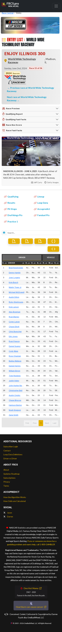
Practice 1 (12, 221)
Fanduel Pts (43, 215)
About (6, 470)
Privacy (6, 482)
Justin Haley (14, 381)
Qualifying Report (14, 114)
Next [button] (47, 423)
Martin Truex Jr (15, 287)
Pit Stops (12, 209)
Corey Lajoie (14, 322)
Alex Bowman (14, 312)
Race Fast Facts (14, 130)
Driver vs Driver (10, 458)
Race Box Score (14, 125)
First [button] (27, 423)
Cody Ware (13, 351)
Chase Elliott (14, 327)
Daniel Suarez (14, 346)
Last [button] (54, 423)
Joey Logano (14, 277)
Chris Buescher (15, 331)
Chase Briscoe (15, 400)
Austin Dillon (14, 297)
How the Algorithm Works (14, 497)
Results (11, 202)
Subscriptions (9, 478)
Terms (6, 486)
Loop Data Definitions (12, 454)
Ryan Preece (14, 341)
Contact (7, 450)
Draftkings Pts (14, 215)
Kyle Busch (13, 282)
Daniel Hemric (15, 366)
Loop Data (42, 202)
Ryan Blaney (14, 317)
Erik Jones (13, 336)
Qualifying (12, 196)
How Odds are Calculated (14, 501)
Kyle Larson (14, 307)
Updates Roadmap (11, 474)
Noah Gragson (15, 410)
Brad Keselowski (16, 268)
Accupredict (43, 209)
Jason (9, 513)
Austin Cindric (14, 395)
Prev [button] (35, 423)
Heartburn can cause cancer (30, 607)
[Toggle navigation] (56, 6)
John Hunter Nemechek (19, 385)
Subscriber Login (10, 446)
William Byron (14, 371)
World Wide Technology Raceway (22, 60)
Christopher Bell (15, 390)
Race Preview (13, 108)
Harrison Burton (15, 405)
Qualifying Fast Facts (16, 119)
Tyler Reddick (15, 376)
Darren (10, 516)
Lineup (40, 196)
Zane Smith (13, 415)
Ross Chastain (15, 356)
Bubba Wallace (15, 361)
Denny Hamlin (14, 273)
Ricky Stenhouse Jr (17, 302)
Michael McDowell (16, 292)
